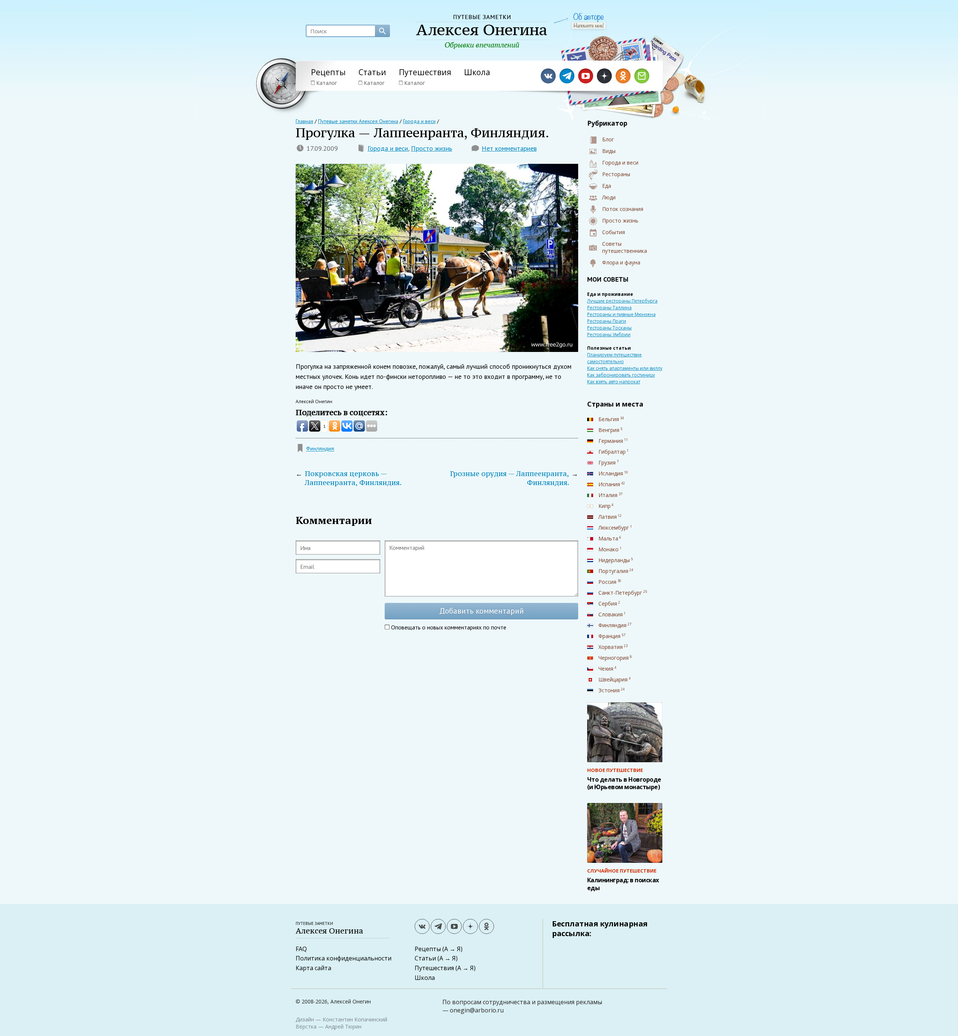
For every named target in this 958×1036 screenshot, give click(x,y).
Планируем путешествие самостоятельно (614, 358)
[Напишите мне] (588, 25)
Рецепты (328, 72)
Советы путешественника (624, 247)
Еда (606, 185)
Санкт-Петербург (620, 592)
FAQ (301, 949)
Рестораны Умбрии (609, 334)
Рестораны (616, 174)
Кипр (604, 505)
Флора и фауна (621, 262)
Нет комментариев (509, 148)
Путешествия (425, 72)
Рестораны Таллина (609, 307)
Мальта (608, 538)
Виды (609, 150)
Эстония (609, 690)
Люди (609, 197)
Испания (609, 484)
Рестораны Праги (606, 321)
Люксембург (613, 527)
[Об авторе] (588, 17)
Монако (608, 549)
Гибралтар (612, 451)
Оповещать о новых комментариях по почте (448, 627)
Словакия (610, 614)
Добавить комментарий (481, 611)
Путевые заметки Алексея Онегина (358, 121)
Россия (607, 581)
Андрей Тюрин (343, 1026)
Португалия (613, 570)
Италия (607, 495)
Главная (304, 121)
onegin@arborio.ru (477, 1010)
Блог (608, 139)
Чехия (605, 668)
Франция (609, 636)
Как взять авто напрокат (613, 381)
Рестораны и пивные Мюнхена (621, 314)
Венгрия (608, 429)
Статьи (372, 72)
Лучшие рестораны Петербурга (622, 301)
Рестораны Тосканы (609, 328)
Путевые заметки (329, 928)
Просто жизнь (431, 148)
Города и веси (387, 148)
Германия (610, 440)
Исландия (610, 473)
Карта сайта (313, 968)
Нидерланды (614, 560)
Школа (477, 72)
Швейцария (613, 679)
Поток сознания (622, 208)
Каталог (326, 82)
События (613, 232)
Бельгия (608, 419)
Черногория (613, 657)
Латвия (607, 516)
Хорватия (610, 646)
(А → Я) (452, 949)
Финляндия (320, 449)
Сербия (607, 603)
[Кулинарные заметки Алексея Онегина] (482, 32)
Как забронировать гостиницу (621, 375)
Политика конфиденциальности (343, 958)
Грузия (607, 462)
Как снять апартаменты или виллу (624, 368)
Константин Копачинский (355, 1019)
